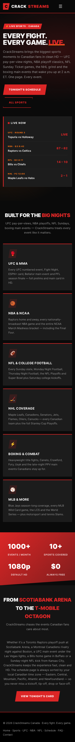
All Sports (18, 102)
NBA (32, 730)
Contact (8, 734)
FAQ (60, 730)
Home (6, 730)
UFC (25, 730)
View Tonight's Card (37, 696)
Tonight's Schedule (25, 89)
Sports (16, 730)
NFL (40, 730)
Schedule (50, 730)
